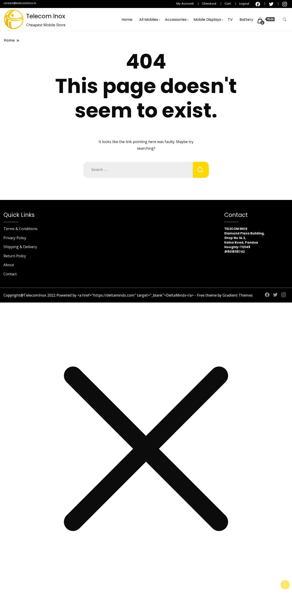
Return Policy (14, 255)
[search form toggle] (284, 19)
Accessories (176, 19)
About (8, 264)
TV (230, 19)
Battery (246, 19)
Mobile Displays (207, 19)
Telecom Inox (45, 16)
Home (127, 19)
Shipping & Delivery (20, 246)
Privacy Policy (14, 237)
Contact (10, 273)
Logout (244, 3)
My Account (185, 3)
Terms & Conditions (20, 228)
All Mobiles (148, 19)
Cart (227, 3)
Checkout (209, 3)
